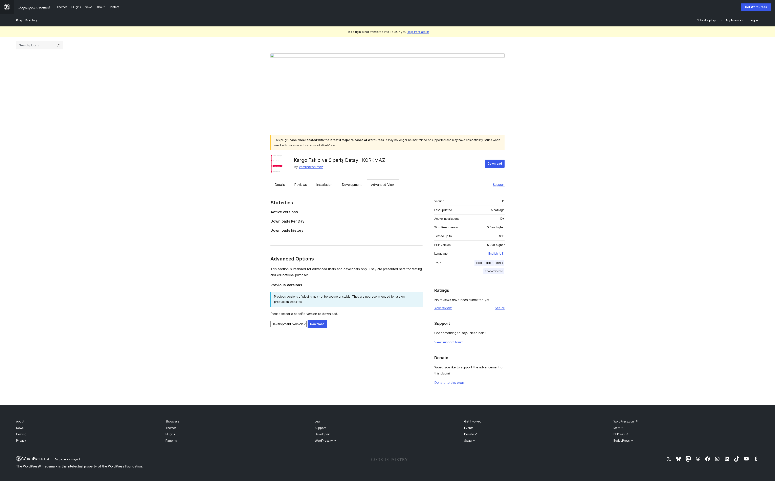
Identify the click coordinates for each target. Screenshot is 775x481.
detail (479, 262)
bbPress (621, 434)
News (20, 428)
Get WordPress (756, 7)
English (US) (496, 253)
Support (499, 185)
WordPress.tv (325, 440)
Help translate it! (418, 31)
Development (352, 185)
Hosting (21, 434)
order (489, 262)
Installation (324, 185)
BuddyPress (623, 440)
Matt (618, 428)
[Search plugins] (59, 45)
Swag (469, 440)
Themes (170, 428)
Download (495, 163)
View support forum (448, 342)
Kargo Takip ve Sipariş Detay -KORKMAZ (339, 160)
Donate (471, 434)
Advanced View (383, 185)
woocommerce (494, 271)
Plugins (170, 434)
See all (500, 308)
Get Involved (473, 421)
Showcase (172, 421)
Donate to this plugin (449, 383)
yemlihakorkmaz (311, 167)
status (499, 262)
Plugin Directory (27, 20)
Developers (323, 434)
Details (280, 185)
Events (468, 428)
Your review (443, 308)
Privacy (21, 440)
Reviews (300, 185)
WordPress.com (626, 421)
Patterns (171, 440)
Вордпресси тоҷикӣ (67, 459)
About (20, 421)
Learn (318, 421)
